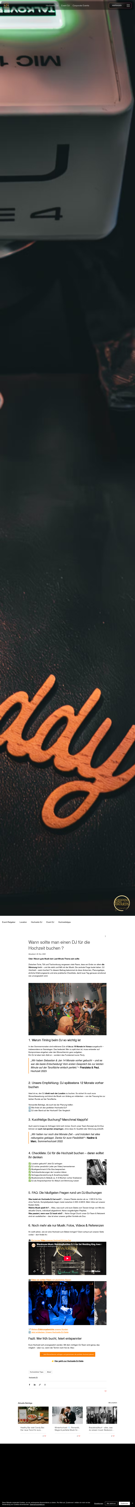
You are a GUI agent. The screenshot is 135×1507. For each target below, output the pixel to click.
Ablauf (49, 1372)
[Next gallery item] (104, 1303)
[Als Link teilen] (40, 1385)
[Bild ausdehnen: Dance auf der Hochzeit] (61, 1303)
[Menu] (128, 5)
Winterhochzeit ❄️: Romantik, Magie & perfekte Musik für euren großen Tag (67, 1428)
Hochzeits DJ (36, 922)
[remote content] (67, 1258)
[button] (117, 5)
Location (23, 922)
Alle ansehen (112, 1403)
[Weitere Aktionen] (105, 936)
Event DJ (50, 922)
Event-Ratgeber (8, 922)
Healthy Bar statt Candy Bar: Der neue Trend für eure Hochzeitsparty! (32, 1428)
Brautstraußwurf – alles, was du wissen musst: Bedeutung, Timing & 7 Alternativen (101, 1428)
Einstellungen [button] (98, 1503)
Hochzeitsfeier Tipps (36, 1372)
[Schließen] (132, 1503)
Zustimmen (124, 1503)
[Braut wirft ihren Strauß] (101, 1415)
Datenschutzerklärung (37, 1504)
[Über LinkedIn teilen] (35, 1385)
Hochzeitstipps (64, 922)
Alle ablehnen (111, 1503)
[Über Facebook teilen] (29, 1385)
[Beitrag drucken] (45, 1385)
